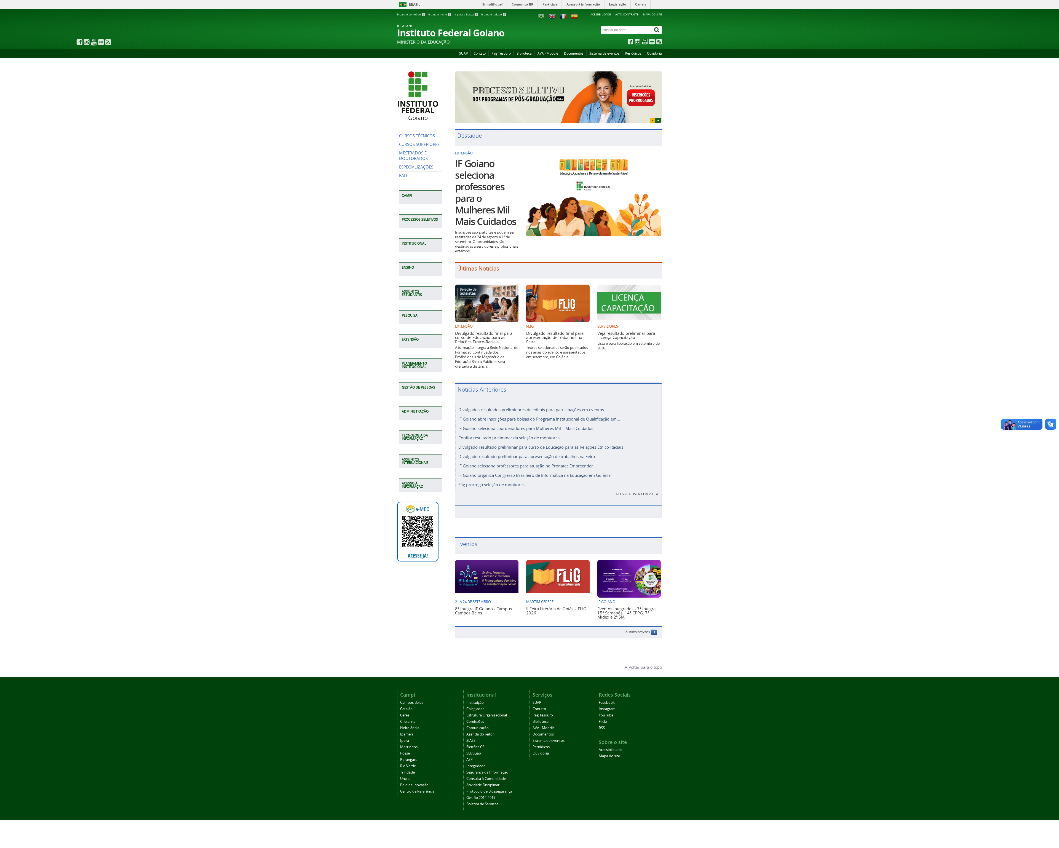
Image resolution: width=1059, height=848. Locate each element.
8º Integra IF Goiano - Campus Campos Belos (483, 601)
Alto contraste (627, 14)
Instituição (475, 692)
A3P (469, 749)
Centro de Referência (417, 781)
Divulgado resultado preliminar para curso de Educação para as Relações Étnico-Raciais (540, 437)
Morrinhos (409, 737)
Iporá (404, 730)
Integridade (475, 756)
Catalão (406, 699)
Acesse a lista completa (637, 484)
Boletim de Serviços (482, 794)
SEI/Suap (473, 743)
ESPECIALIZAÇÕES (416, 167)
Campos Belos (411, 692)
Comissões (475, 711)
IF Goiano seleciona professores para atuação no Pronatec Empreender (525, 456)
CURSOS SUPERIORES (419, 144)
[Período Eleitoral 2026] (558, 92)
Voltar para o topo (645, 657)
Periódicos (633, 53)
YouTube (606, 705)
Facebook (607, 692)
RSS (602, 718)
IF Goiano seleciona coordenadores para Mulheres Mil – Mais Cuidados (525, 418)
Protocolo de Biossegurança (489, 781)
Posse (405, 743)
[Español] (574, 15)
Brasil (414, 4)
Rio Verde (408, 756)
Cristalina (407, 711)
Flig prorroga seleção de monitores (491, 475)
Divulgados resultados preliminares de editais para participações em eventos (531, 400)
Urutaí (405, 768)
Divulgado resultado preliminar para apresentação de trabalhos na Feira (526, 447)
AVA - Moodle (547, 53)
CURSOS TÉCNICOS (417, 135)
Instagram (607, 699)
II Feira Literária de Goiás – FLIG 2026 (556, 601)
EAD (403, 175)
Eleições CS (475, 737)
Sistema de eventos (604, 53)
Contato (480, 53)
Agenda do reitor (480, 724)
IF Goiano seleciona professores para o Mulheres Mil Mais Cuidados (485, 182)
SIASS (470, 730)
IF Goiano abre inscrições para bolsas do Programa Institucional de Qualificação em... (539, 409)
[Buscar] (657, 30)
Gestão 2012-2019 (480, 787)
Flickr (603, 711)
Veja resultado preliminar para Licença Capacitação (626, 325)
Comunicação (477, 718)
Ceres (404, 705)
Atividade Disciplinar (482, 775)
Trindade (407, 762)
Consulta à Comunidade (486, 768)
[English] (552, 15)
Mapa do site (652, 14)
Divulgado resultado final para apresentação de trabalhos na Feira (555, 327)
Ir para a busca (465, 14)
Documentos (574, 53)
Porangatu (409, 749)
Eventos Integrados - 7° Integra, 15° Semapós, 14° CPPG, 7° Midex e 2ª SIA (627, 603)
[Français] (563, 15)
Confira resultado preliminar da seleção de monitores (509, 428)
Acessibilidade (600, 14)
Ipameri (406, 724)
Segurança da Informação (487, 762)
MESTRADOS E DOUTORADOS (413, 155)
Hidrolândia (409, 718)
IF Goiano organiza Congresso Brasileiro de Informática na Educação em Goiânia (534, 465)
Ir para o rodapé (493, 14)
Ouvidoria (654, 53)
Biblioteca (524, 53)
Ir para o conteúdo (410, 14)
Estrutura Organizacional (486, 705)
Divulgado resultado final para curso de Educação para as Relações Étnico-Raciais (483, 327)
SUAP (463, 53)
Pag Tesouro (501, 53)
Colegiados (475, 699)
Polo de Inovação (414, 775)
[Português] (541, 15)
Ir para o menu (439, 14)
